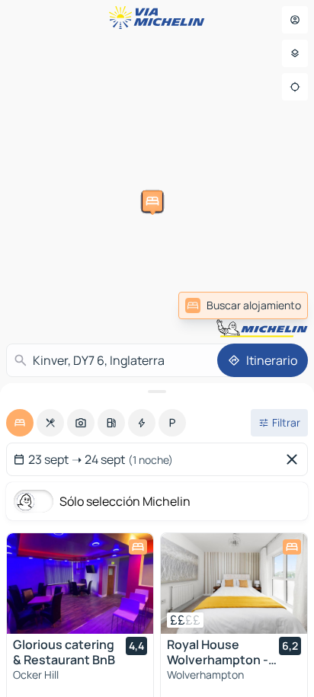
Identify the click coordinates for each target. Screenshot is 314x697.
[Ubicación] (295, 87)
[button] (251, 159)
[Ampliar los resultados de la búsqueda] (157, 391)
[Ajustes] (295, 53)
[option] (20, 422)
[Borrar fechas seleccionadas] (295, 459)
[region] (80, 583)
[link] (243, 305)
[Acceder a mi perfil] (295, 20)
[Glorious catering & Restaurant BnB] (80, 583)
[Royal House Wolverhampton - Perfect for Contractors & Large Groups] (234, 583)
